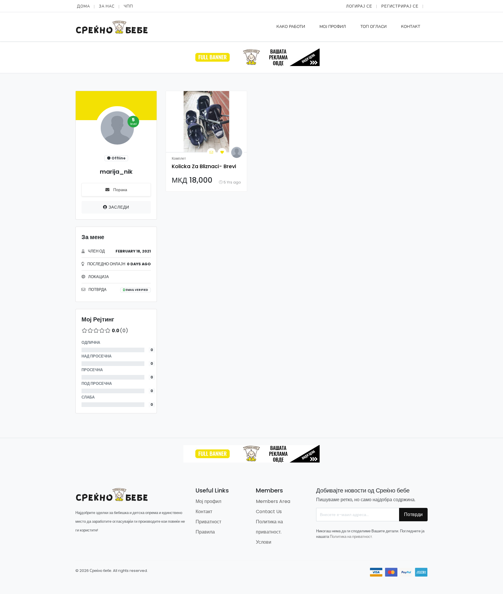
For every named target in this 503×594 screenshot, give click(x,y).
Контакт (410, 26)
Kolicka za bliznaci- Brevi (204, 166)
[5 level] (116, 130)
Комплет (179, 158)
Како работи (291, 26)
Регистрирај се (400, 6)
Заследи (118, 207)
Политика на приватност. (351, 536)
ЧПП (128, 6)
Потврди (413, 514)
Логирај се (359, 6)
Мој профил (333, 26)
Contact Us (269, 511)
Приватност (208, 521)
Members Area (273, 501)
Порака (119, 189)
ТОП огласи (373, 26)
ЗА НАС (107, 6)
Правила (205, 532)
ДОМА (83, 6)
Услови (263, 542)
